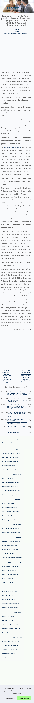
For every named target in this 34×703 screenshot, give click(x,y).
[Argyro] (17, 6)
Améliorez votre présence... (10, 658)
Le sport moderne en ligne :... (11, 607)
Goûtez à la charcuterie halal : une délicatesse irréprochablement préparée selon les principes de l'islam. (17, 421)
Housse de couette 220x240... (11, 528)
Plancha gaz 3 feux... (8, 503)
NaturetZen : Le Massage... (10, 574)
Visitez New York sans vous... (11, 624)
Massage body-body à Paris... (11, 566)
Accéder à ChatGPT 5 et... (10, 649)
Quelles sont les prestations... (11, 495)
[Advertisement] (17, 52)
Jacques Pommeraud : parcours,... (12, 557)
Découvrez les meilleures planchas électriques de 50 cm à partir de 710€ (17, 400)
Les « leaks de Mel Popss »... (11, 457)
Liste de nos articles (8, 442)
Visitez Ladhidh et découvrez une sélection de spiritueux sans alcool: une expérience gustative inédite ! (26, 376)
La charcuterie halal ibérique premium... (16, 33)
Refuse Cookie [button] (10, 698)
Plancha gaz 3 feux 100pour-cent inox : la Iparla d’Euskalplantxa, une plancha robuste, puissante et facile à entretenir (17, 393)
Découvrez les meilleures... (10, 507)
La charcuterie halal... (8, 515)
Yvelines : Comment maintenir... (11, 490)
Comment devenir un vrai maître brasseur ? (16, 427)
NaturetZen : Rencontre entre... (11, 570)
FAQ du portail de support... (10, 461)
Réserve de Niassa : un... (9, 616)
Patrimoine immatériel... (9, 653)
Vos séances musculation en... (11, 603)
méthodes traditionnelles (12, 147)
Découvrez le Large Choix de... (11, 532)
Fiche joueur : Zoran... (9, 595)
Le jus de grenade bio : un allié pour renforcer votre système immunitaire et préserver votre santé (6, 376)
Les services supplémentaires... (11, 482)
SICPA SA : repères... (8, 553)
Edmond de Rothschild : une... (11, 541)
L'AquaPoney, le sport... (9, 599)
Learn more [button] (17, 693)
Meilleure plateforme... (9, 465)
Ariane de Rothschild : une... (10, 549)
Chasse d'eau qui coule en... (10, 486)
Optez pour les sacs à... (9, 620)
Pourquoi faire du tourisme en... (11, 628)
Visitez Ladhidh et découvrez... (11, 511)
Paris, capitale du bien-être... (11, 578)
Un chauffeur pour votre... (10, 632)
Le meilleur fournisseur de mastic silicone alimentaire (18, 431)
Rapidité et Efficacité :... (9, 478)
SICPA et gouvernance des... (10, 645)
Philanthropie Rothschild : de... (11, 641)
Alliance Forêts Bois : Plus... (10, 469)
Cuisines (16, 31)
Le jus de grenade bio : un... (10, 520)
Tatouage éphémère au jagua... (11, 453)
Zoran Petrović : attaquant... (10, 591)
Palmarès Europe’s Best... (10, 545)
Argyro (17, 29)
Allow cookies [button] (24, 698)
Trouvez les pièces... (8, 582)
